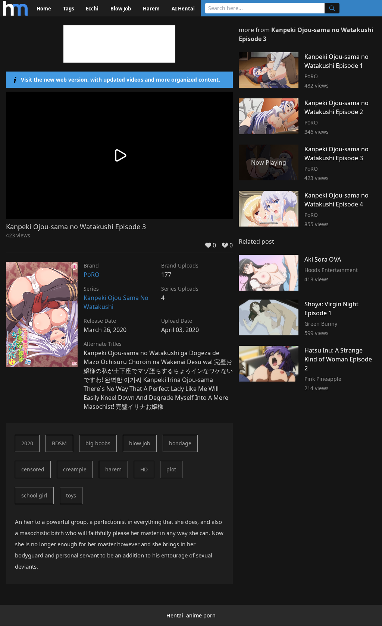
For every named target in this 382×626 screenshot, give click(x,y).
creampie (75, 469)
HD (144, 469)
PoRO (92, 275)
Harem (151, 8)
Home (44, 8)
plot (171, 469)
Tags (68, 8)
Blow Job (120, 8)
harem (113, 469)
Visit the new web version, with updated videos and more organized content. (120, 79)
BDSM (59, 443)
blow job (139, 443)
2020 (27, 443)
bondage (180, 443)
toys (71, 495)
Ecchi (92, 8)
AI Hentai (183, 8)
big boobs (97, 443)
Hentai (174, 615)
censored (32, 469)
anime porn (201, 615)
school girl (34, 495)
